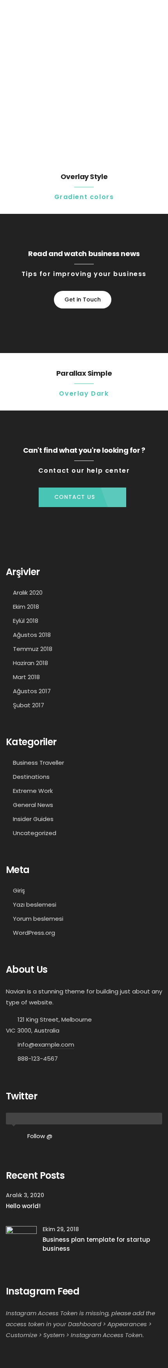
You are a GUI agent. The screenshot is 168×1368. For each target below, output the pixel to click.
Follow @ (39, 1136)
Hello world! (23, 1206)
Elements (81, 108)
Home (59, 108)
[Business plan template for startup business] (21, 1241)
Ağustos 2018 (32, 635)
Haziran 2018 (30, 663)
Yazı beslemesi (34, 904)
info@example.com (46, 1044)
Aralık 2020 (28, 592)
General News (33, 805)
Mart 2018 (26, 677)
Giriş (19, 890)
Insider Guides (33, 819)
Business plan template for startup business (96, 1244)
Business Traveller (38, 762)
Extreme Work (33, 791)
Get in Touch (82, 299)
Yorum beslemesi (38, 918)
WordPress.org (34, 933)
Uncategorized (34, 833)
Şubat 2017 (28, 705)
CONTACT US (74, 497)
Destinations (31, 777)
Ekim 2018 (26, 606)
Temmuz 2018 (32, 649)
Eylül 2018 (25, 621)
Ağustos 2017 (32, 691)
